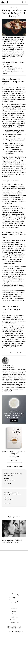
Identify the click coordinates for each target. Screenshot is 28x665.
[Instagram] (8, 627)
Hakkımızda (14, 608)
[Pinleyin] (21, 353)
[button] (22, 2)
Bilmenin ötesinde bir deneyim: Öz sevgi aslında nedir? (13, 63)
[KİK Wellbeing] (4, 2)
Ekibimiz (14, 611)
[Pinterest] (19, 627)
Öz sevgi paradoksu (8, 66)
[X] (12, 627)
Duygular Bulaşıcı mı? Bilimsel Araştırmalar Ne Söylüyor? (12, 541)
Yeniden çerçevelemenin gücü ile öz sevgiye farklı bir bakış (12, 69)
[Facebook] (15, 627)
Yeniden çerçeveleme (14, 244)
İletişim (14, 614)
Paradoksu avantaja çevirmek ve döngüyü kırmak (14, 72)
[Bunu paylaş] (10, 353)
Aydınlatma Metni (14, 622)
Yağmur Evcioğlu (7, 365)
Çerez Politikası (14, 619)
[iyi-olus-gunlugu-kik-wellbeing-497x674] (13, 438)
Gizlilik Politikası (14, 616)
